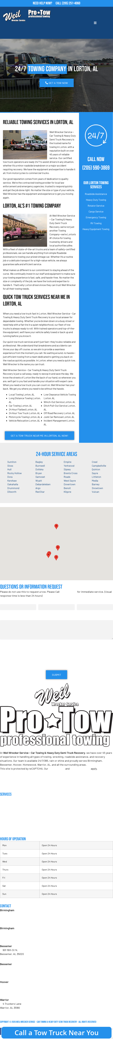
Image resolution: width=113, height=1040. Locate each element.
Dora (10, 476)
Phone (81, 601)
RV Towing (96, 223)
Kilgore (67, 491)
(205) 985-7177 (11, 993)
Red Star (40, 491)
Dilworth (11, 491)
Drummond (13, 488)
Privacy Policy (57, 768)
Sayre (95, 473)
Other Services (7, 830)
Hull (9, 469)
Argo (37, 488)
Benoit (67, 488)
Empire (67, 461)
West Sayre (70, 480)
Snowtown (97, 488)
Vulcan (95, 491)
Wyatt (38, 480)
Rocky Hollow (14, 473)
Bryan (38, 473)
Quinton (96, 469)
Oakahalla (12, 484)
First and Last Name (11, 601)
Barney (95, 484)
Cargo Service (96, 211)
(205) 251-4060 (71, 3)
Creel (94, 461)
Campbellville (99, 465)
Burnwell (40, 465)
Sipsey (67, 469)
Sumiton (11, 461)
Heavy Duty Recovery (10, 818)
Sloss (10, 465)
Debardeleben (42, 484)
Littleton (96, 476)
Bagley (39, 461)
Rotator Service (96, 205)
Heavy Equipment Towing (96, 229)
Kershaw (12, 480)
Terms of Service (80, 768)
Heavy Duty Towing (96, 199)
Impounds (4, 824)
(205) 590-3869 (96, 168)
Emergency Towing (96, 217)
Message (4, 617)
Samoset (40, 476)
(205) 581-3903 (11, 940)
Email (42, 601)
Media (95, 480)
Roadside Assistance (96, 193)
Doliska (39, 469)
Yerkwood (69, 465)
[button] (58, 548)
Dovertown (69, 484)
